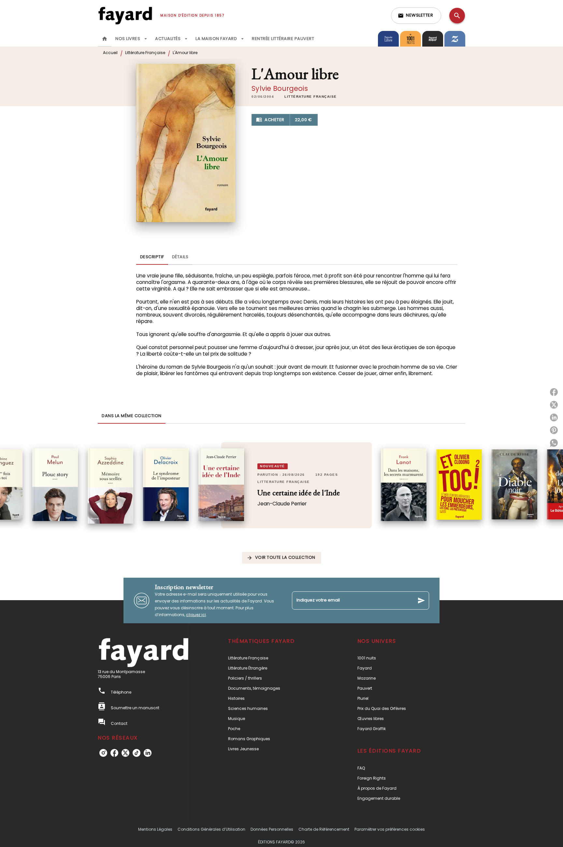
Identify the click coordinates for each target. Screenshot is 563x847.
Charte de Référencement (323, 829)
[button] (416, 15)
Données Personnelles (272, 829)
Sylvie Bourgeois (280, 88)
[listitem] (103, 752)
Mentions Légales (155, 829)
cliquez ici (196, 614)
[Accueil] (125, 15)
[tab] (104, 39)
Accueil (110, 52)
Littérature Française (145, 52)
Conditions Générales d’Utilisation (211, 829)
